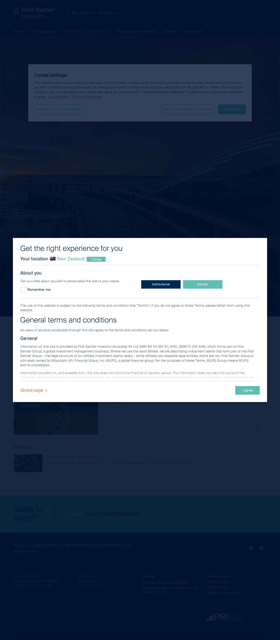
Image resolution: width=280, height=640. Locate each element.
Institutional (161, 284)
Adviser (202, 284)
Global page (32, 390)
